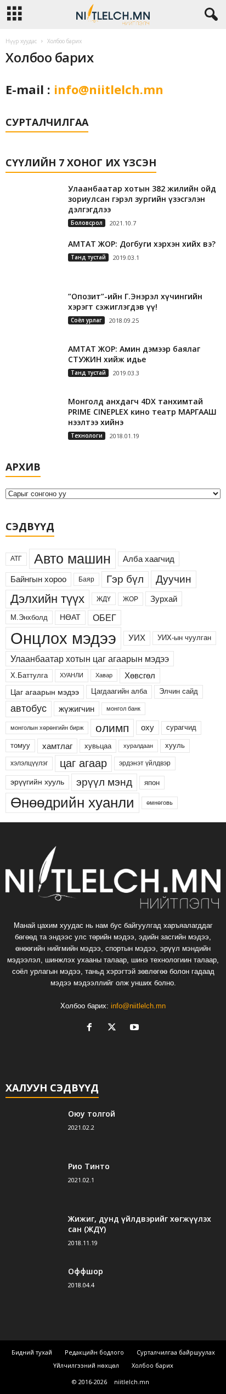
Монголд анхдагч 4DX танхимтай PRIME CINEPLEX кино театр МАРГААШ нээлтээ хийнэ (142, 411)
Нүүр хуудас (21, 41)
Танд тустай (88, 257)
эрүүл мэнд (104, 782)
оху (147, 727)
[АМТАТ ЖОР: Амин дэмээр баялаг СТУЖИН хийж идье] (32, 364)
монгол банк (123, 708)
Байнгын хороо (38, 579)
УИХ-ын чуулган (184, 638)
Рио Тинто (89, 1166)
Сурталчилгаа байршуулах (176, 1352)
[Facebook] (92, 1028)
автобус (28, 708)
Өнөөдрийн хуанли (72, 802)
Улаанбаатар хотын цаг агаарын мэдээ (89, 659)
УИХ (136, 638)
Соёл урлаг (86, 320)
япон (152, 783)
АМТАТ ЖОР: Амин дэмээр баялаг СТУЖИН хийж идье (134, 354)
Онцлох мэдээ (63, 638)
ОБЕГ (104, 618)
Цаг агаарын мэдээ (44, 692)
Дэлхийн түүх (47, 599)
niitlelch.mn (131, 1382)
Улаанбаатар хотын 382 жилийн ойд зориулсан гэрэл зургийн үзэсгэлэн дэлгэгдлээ (142, 198)
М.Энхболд (29, 617)
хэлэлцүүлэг (29, 763)
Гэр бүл (125, 579)
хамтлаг (57, 746)
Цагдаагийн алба (119, 691)
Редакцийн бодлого (94, 1352)
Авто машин (72, 558)
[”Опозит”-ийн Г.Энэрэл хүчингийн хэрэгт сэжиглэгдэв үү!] (32, 311)
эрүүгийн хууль (37, 782)
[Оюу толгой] (32, 1128)
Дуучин (173, 579)
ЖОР (130, 599)
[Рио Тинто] (32, 1181)
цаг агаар (83, 763)
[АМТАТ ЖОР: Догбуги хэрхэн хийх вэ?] (32, 259)
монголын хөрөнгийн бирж (46, 727)
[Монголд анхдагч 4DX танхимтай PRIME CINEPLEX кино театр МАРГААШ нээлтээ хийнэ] (32, 419)
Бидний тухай (32, 1352)
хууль (175, 745)
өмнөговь (159, 802)
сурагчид (181, 727)
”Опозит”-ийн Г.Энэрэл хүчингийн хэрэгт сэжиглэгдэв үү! (135, 301)
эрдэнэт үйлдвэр (145, 763)
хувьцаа (97, 746)
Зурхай (163, 598)
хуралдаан (138, 745)
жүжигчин (76, 708)
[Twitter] (114, 1028)
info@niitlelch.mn (108, 89)
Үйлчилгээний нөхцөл (86, 1365)
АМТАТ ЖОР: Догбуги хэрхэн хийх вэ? (142, 244)
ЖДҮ (104, 598)
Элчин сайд (178, 691)
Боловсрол (87, 222)
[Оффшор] (32, 1286)
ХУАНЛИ (71, 675)
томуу (20, 746)
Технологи (87, 435)
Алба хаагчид (148, 559)
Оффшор (85, 1271)
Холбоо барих (152, 1365)
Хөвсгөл (140, 675)
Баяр (86, 579)
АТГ (16, 558)
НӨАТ (70, 617)
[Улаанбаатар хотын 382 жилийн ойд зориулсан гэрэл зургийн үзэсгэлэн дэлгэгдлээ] (32, 203)
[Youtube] (136, 1028)
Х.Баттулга (29, 675)
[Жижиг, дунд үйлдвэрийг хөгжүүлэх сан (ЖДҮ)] (32, 1233)
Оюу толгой (91, 1113)
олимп (112, 728)
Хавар (103, 675)
